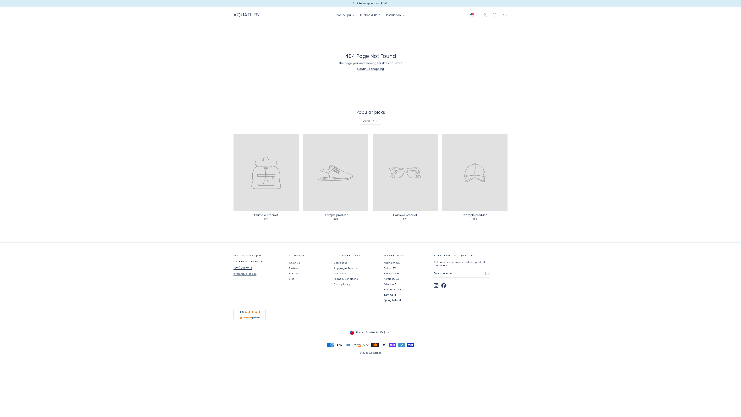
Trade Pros (340, 273)
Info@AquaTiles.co (244, 273)
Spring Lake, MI (393, 300)
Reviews (294, 268)
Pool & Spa (344, 15)
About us (294, 262)
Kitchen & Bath (370, 15)
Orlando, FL (390, 284)
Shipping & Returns (345, 268)
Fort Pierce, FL (391, 273)
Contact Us (341, 262)
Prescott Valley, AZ (395, 289)
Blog (291, 279)
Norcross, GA (391, 279)
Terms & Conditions (346, 279)
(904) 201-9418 (242, 267)
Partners (294, 273)
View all (370, 121)
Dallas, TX (390, 268)
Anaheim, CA (392, 262)
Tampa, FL (390, 295)
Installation (394, 15)
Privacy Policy (342, 284)
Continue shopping (370, 69)
